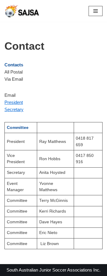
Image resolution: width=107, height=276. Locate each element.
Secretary (13, 109)
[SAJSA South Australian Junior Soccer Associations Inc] (22, 11)
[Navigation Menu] (96, 11)
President (13, 102)
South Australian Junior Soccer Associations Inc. (53, 269)
